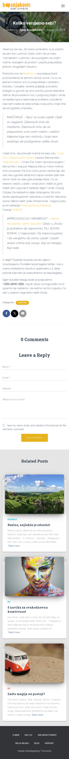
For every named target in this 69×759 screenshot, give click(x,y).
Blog (36, 743)
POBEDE (17, 209)
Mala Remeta (11, 162)
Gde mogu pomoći (47, 735)
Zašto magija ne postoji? (26, 694)
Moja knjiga (22, 743)
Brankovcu (29, 73)
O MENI (16, 735)
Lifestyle (22, 303)
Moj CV (28, 735)
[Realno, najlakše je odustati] (34, 494)
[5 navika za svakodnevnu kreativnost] (34, 576)
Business (12, 519)
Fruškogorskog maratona (36, 205)
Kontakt (49, 743)
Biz (9, 602)
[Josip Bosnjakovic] (18, 6)
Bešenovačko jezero (22, 157)
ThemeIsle (45, 751)
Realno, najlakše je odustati (29, 525)
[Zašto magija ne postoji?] (34, 663)
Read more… (14, 545)
